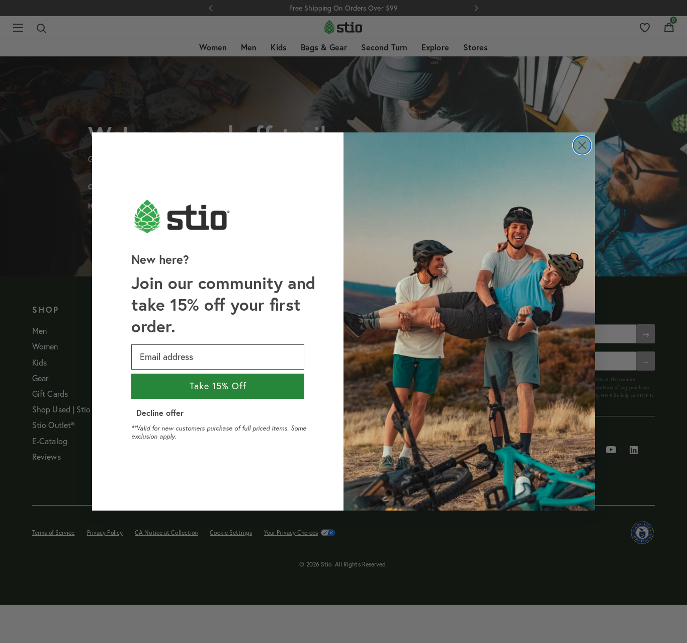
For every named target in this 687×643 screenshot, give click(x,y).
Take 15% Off (218, 386)
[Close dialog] (582, 145)
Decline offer (160, 412)
